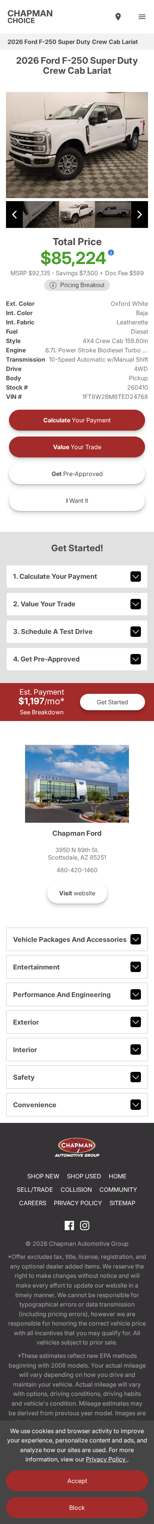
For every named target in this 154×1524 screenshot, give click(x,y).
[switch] (142, 17)
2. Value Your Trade (44, 604)
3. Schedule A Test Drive (53, 631)
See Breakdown (42, 712)
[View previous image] (14, 214)
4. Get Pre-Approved (46, 659)
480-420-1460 (77, 870)
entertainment (36, 967)
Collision (76, 1189)
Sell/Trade (35, 1189)
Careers (32, 1203)
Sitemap (122, 1203)
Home (118, 1176)
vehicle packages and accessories (70, 939)
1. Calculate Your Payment (55, 576)
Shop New (43, 1176)
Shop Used (84, 1176)
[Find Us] (118, 17)
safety (24, 1077)
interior (25, 1050)
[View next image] (139, 214)
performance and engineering (62, 994)
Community (118, 1189)
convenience (34, 1105)
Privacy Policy (78, 1203)
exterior (26, 1022)
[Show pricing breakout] (111, 252)
